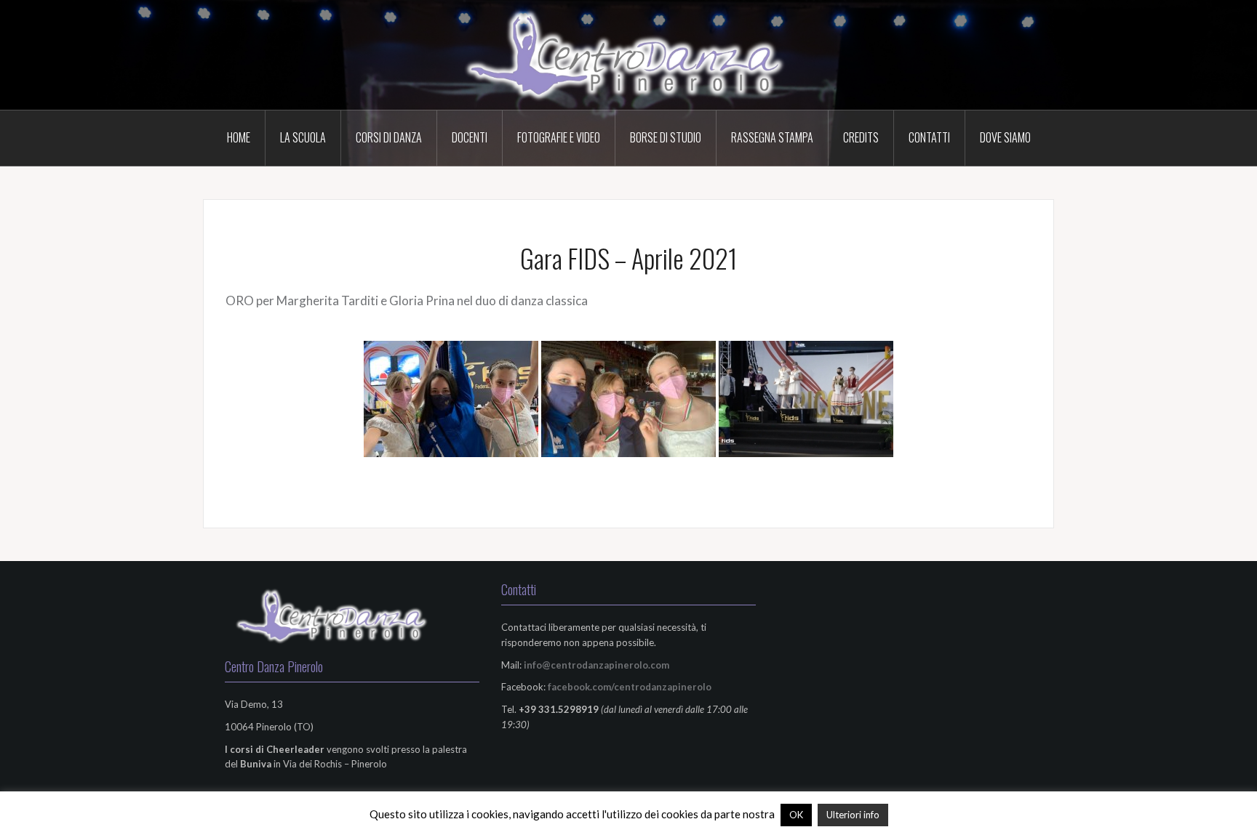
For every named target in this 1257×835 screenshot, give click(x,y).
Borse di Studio (665, 137)
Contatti (929, 137)
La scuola (303, 137)
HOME (238, 137)
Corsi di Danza (389, 137)
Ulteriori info (852, 814)
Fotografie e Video (558, 137)
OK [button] (796, 814)
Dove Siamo (1005, 137)
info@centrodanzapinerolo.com (596, 665)
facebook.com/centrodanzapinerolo (629, 687)
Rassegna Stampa (772, 137)
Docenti (469, 137)
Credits (861, 137)
